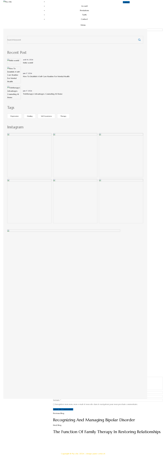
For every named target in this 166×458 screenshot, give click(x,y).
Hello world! (28, 63)
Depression (15, 116)
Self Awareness (46, 116)
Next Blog (57, 425)
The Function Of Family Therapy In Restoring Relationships (107, 431)
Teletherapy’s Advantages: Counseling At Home (42, 94)
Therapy (63, 116)
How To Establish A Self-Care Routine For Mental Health (46, 76)
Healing (29, 116)
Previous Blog (58, 413)
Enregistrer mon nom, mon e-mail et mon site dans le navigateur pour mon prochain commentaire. (96, 404)
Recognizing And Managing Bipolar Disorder (94, 419)
